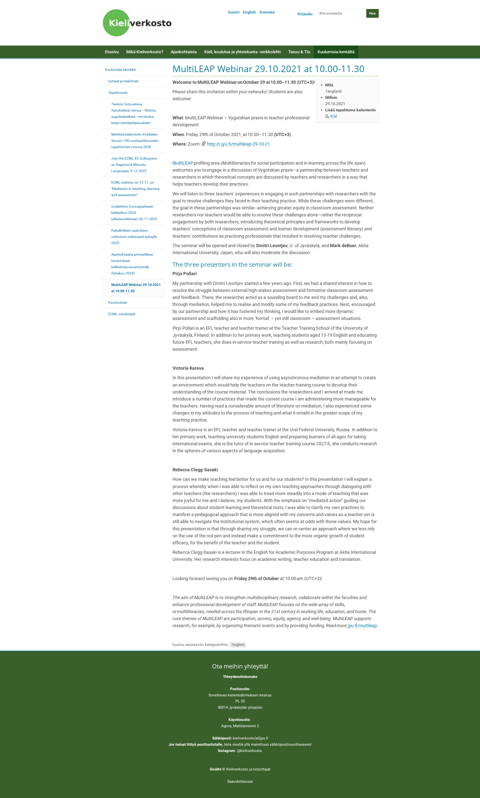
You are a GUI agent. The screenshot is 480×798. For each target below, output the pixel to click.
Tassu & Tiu (299, 51)
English (249, 12)
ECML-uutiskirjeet (122, 314)
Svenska (267, 12)
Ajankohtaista (184, 51)
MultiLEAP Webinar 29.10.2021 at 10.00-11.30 (136, 288)
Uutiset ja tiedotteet (123, 81)
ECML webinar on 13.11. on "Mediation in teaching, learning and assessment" (135, 188)
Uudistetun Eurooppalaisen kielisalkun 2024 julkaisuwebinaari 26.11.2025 (134, 212)
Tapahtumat (118, 93)
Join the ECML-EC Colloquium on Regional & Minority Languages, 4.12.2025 (134, 164)
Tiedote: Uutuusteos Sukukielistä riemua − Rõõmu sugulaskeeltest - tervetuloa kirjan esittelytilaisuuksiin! (133, 113)
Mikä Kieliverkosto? (144, 51)
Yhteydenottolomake (240, 676)
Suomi (234, 12)
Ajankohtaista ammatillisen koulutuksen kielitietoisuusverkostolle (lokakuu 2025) (132, 263)
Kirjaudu (305, 14)
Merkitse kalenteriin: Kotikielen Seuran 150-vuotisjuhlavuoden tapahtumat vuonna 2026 (134, 140)
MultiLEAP (182, 163)
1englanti (238, 645)
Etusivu (112, 51)
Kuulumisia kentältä (336, 51)
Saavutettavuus (240, 781)
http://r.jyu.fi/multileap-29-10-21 (238, 144)
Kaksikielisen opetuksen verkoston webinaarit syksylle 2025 (134, 236)
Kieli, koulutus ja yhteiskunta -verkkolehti (242, 51)
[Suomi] (138, 23)
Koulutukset (117, 302)
